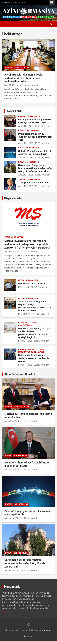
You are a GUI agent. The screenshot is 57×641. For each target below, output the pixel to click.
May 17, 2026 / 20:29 (27, 287)
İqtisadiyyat (24, 323)
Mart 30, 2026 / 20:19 (28, 314)
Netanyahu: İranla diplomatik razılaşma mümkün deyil (34, 121)
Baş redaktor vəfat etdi (31, 283)
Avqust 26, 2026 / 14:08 (29, 126)
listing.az (28, 636)
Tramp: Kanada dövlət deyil (33, 182)
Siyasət (9, 68)
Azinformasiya (32, 85)
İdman (21, 131)
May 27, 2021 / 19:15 (14, 85)
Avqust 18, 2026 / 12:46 (15, 251)
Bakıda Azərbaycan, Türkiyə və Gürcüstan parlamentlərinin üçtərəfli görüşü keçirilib (34, 333)
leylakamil (46, 126)
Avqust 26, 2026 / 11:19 (29, 157)
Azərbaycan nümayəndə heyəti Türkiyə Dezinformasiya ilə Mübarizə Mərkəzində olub (34, 306)
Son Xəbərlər (22, 68)
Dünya (21, 162)
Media (7, 237)
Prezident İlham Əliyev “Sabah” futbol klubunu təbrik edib (35, 136)
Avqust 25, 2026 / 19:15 (29, 186)
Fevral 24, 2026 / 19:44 (28, 341)
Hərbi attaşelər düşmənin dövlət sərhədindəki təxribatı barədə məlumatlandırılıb (23, 78)
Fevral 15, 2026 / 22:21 (28, 365)
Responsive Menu (52, 2)
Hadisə (21, 148)
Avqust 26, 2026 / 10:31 (29, 175)
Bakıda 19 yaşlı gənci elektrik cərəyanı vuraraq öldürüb (35, 152)
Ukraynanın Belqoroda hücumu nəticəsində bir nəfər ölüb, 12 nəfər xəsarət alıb (35, 168)
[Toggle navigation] (6, 24)
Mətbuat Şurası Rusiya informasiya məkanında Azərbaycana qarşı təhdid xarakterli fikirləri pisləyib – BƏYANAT (27, 244)
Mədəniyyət (24, 352)
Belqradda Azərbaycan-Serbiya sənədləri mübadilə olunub (33, 358)
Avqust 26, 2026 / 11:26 (29, 143)
